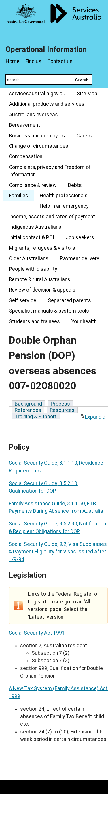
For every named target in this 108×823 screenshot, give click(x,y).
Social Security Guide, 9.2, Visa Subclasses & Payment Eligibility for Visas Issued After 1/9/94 (58, 551)
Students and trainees (34, 321)
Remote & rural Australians (39, 279)
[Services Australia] (54, 18)
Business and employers (37, 136)
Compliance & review (32, 185)
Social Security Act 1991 (37, 633)
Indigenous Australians (35, 227)
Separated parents (69, 300)
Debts (75, 185)
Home (13, 61)
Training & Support (36, 416)
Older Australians (28, 258)
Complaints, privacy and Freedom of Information (50, 170)
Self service (22, 300)
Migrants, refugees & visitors (42, 248)
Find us (33, 61)
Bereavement (24, 125)
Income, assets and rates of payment (52, 217)
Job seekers (80, 237)
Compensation (25, 156)
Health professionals (64, 195)
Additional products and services (46, 104)
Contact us (60, 61)
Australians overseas (33, 115)
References (28, 410)
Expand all (96, 417)
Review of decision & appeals (42, 290)
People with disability (33, 269)
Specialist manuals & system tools (49, 311)
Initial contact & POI (31, 237)
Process (60, 404)
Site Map (87, 94)
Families (18, 195)
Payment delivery (79, 258)
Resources (62, 410)
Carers (84, 136)
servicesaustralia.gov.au (37, 94)
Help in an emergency (64, 206)
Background (28, 404)
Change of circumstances (38, 146)
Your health (84, 321)
